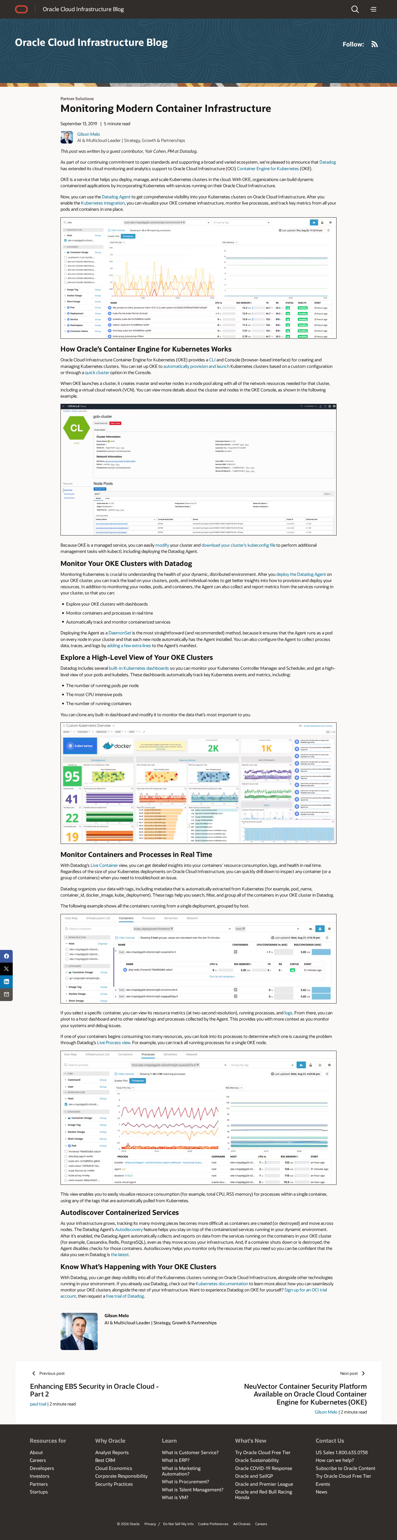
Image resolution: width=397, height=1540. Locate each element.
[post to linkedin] (6, 981)
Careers (38, 1460)
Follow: (353, 44)
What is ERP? (176, 1460)
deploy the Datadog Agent (301, 574)
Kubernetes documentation (222, 1283)
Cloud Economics (113, 1468)
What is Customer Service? (190, 1452)
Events (323, 1484)
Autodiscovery (129, 1229)
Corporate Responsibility (121, 1476)
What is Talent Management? (192, 1489)
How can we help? (335, 1460)
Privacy (150, 1523)
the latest (120, 1254)
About (36, 1452)
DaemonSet (120, 633)
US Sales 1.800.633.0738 (342, 1452)
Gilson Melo (88, 134)
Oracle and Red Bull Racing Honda (263, 1494)
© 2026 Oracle (128, 1523)
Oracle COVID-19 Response (263, 1468)
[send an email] (6, 994)
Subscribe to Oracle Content (345, 1468)
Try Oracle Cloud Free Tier (263, 1452)
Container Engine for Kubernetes (268, 168)
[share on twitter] (6, 969)
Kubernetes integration (103, 203)
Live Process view (113, 1042)
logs (288, 1013)
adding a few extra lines (129, 645)
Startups (39, 1492)
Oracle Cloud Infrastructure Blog (83, 9)
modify (162, 545)
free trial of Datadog (125, 1296)
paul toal (38, 1404)
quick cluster (97, 372)
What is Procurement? (185, 1481)
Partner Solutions (77, 98)
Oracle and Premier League (264, 1484)
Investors (39, 1476)
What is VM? (175, 1497)
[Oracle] (21, 9)
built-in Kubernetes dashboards (139, 668)
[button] (355, 9)
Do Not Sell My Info (178, 1523)
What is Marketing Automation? (181, 1471)
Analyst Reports (112, 1452)
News (321, 1492)
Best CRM (105, 1460)
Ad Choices (241, 1523)
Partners (39, 1484)
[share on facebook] (6, 956)
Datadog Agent (117, 197)
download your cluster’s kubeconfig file (238, 545)
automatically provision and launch (196, 366)
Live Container (104, 865)
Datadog (327, 162)
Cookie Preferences (213, 1523)
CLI (212, 360)
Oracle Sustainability (257, 1460)
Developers (42, 1468)
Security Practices (114, 1484)
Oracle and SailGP (254, 1476)
